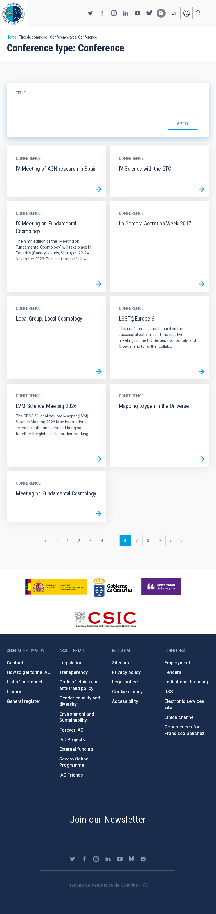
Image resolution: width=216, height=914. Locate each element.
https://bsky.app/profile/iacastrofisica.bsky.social (149, 13)
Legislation (70, 662)
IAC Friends (71, 775)
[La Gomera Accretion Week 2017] (201, 284)
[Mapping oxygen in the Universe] (201, 459)
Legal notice (125, 682)
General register (23, 701)
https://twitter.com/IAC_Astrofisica (90, 13)
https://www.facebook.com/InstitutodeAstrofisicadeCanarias (102, 13)
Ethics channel (180, 717)
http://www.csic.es (105, 619)
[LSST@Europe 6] (201, 371)
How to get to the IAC (28, 672)
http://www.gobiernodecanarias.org (112, 587)
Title (21, 93)
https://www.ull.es (162, 587)
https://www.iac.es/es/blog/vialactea (161, 13)
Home (11, 37)
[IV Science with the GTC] (201, 189)
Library (14, 691)
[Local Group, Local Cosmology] (98, 371)
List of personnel (24, 682)
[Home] (13, 13)
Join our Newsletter (108, 819)
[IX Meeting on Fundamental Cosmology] (98, 284)
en (174, 13)
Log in (186, 13)
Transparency (73, 672)
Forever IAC (71, 730)
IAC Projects (72, 739)
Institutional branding (186, 682)
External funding (76, 749)
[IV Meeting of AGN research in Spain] (98, 189)
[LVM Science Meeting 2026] (98, 459)
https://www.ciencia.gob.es (56, 587)
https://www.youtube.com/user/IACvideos (137, 13)
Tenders (173, 672)
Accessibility (125, 701)
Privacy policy (126, 672)
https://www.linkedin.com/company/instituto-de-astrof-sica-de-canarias (126, 13)
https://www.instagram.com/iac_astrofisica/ (114, 13)
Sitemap (120, 662)
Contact (15, 662)
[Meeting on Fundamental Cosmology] (98, 514)
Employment (177, 662)
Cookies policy (127, 691)
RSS (169, 691)
